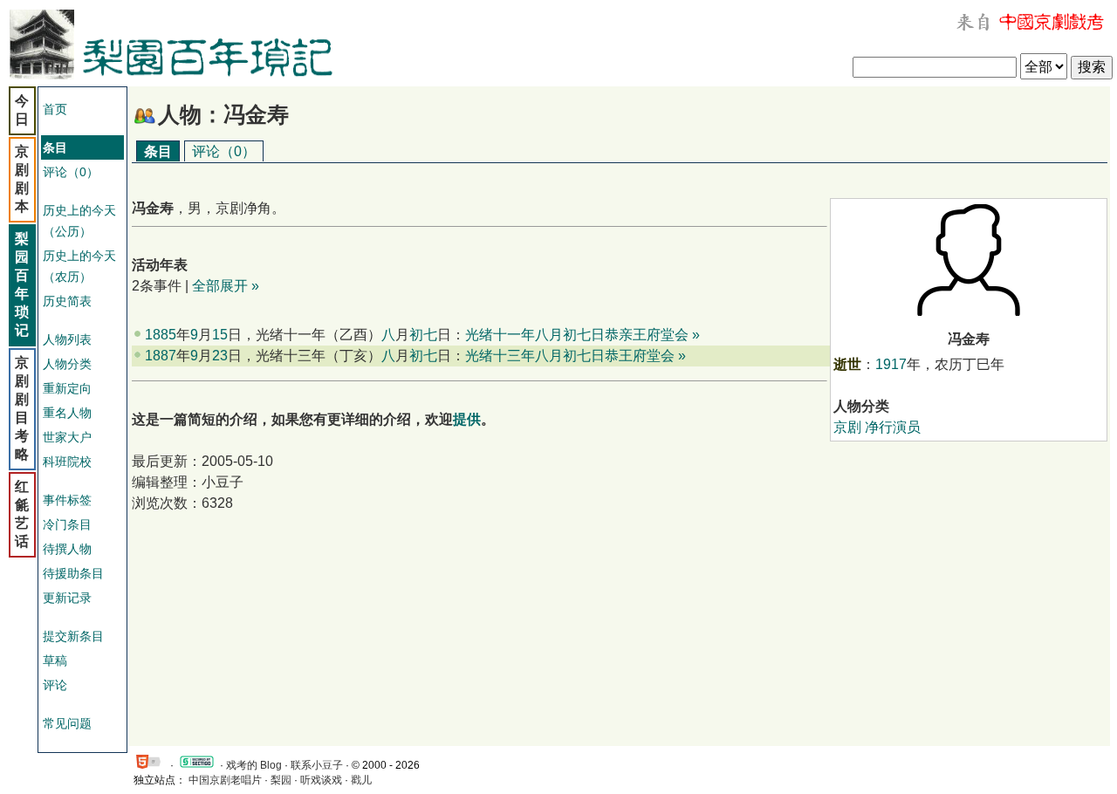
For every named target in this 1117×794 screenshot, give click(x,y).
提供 (467, 419)
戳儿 (361, 780)
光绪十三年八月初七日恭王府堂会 (570, 355)
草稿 (55, 660)
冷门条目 (67, 524)
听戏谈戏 (321, 780)
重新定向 (67, 388)
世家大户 (67, 437)
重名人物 (67, 413)
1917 (891, 364)
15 (220, 334)
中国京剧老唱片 (225, 780)
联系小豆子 (317, 765)
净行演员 (893, 427)
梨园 (281, 780)
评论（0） (71, 172)
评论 (55, 685)
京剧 (847, 427)
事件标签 (67, 500)
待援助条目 (73, 573)
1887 (160, 355)
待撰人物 (67, 549)
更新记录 (67, 598)
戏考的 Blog (254, 765)
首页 (55, 109)
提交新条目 (73, 636)
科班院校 (67, 462)
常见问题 (67, 723)
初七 (423, 334)
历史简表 (67, 301)
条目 (158, 151)
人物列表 (67, 339)
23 (220, 355)
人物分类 (67, 364)
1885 (160, 334)
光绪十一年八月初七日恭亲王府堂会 (577, 334)
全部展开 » (225, 285)
